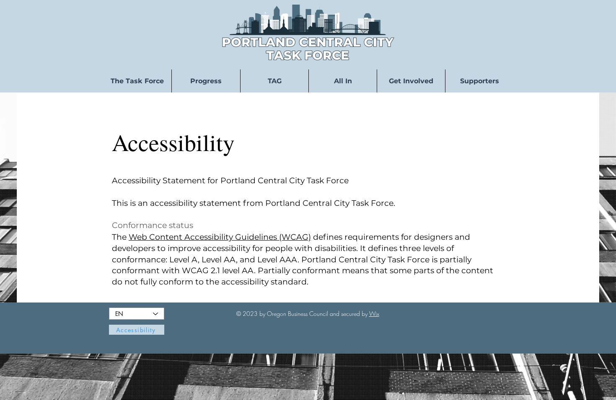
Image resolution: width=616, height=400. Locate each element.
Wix (374, 314)
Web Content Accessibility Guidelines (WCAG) (220, 237)
